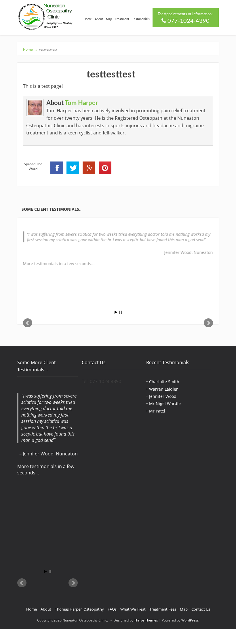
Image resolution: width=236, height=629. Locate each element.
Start (116, 312)
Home (87, 19)
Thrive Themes (146, 620)
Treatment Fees (162, 609)
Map (109, 19)
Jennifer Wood (162, 396)
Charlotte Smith (164, 381)
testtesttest (48, 49)
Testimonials (141, 19)
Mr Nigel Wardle (165, 403)
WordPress (190, 620)
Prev (27, 323)
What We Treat (133, 609)
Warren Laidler (163, 389)
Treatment (122, 19)
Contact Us (200, 609)
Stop (120, 312)
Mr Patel (157, 411)
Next (208, 323)
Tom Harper (81, 103)
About (99, 19)
